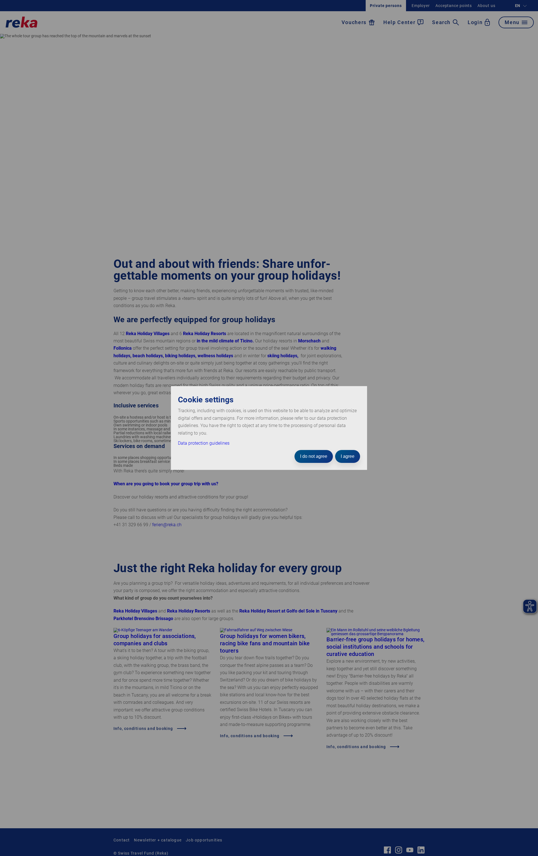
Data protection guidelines (203, 443)
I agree (347, 456)
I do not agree (313, 456)
